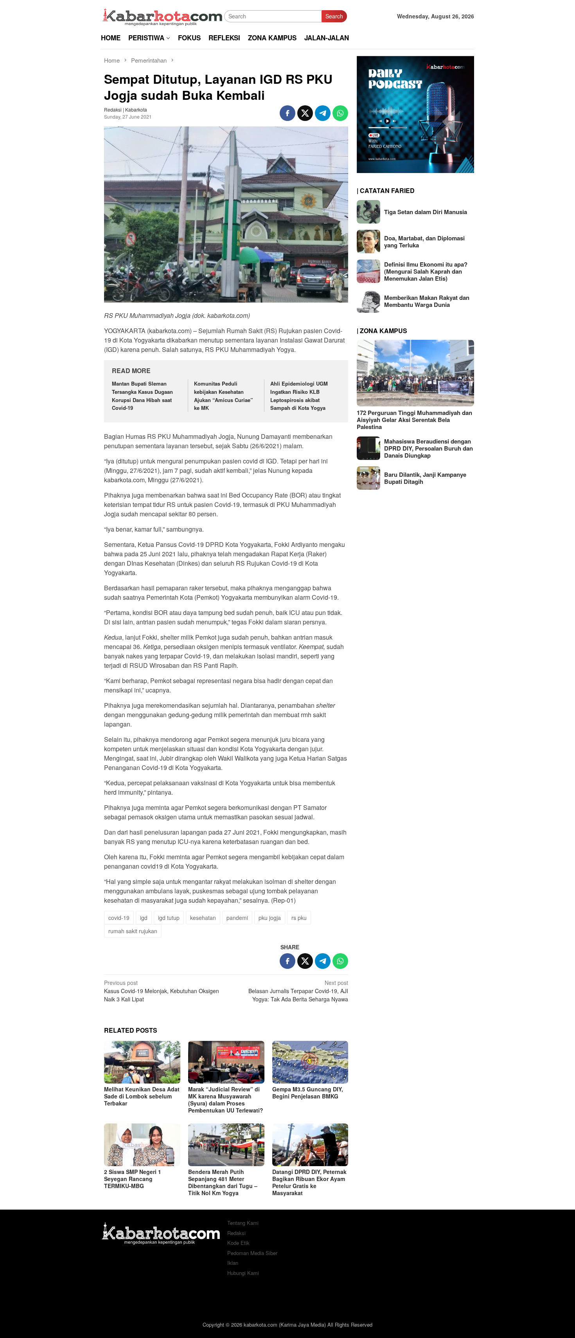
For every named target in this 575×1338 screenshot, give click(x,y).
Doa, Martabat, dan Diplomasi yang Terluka (424, 241)
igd (143, 917)
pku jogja (270, 917)
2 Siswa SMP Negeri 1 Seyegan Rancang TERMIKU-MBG (132, 1179)
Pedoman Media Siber (252, 1253)
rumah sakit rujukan (132, 931)
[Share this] (287, 113)
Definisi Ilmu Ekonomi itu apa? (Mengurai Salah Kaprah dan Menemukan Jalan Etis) (425, 271)
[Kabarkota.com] (162, 15)
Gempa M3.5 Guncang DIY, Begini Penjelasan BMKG (307, 1092)
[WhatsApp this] (340, 113)
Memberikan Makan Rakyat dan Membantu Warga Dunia (426, 301)
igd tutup (169, 917)
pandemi (237, 917)
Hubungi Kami (243, 1273)
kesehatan (203, 917)
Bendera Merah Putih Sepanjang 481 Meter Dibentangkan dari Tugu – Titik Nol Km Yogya (222, 1182)
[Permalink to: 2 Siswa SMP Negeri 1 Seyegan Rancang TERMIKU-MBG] (142, 1144)
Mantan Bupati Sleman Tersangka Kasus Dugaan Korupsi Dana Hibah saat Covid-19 (142, 395)
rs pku (299, 917)
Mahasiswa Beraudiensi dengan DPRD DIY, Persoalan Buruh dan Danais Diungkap (428, 448)
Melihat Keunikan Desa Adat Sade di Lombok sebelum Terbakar (142, 1096)
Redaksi (236, 1233)
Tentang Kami (243, 1222)
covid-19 (118, 917)
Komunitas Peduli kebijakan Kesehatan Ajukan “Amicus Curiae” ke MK (223, 395)
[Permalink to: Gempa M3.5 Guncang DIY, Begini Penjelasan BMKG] (310, 1062)
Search (334, 16)
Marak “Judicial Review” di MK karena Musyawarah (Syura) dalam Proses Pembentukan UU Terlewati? (225, 1099)
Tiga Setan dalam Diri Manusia (425, 211)
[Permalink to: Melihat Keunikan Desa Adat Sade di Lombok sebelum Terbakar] (142, 1062)
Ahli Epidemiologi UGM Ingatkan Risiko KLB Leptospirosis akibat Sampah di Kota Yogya (299, 395)
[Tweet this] (305, 113)
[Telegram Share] (323, 113)
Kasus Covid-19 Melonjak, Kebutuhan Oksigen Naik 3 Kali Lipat (161, 991)
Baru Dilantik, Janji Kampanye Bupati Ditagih (425, 478)
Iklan (232, 1262)
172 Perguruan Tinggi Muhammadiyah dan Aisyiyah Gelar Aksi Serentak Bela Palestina (414, 419)
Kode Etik (238, 1242)
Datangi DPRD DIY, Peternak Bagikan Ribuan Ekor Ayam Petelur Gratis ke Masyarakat (309, 1182)
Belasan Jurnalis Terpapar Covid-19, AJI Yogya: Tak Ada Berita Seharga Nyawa (298, 991)
